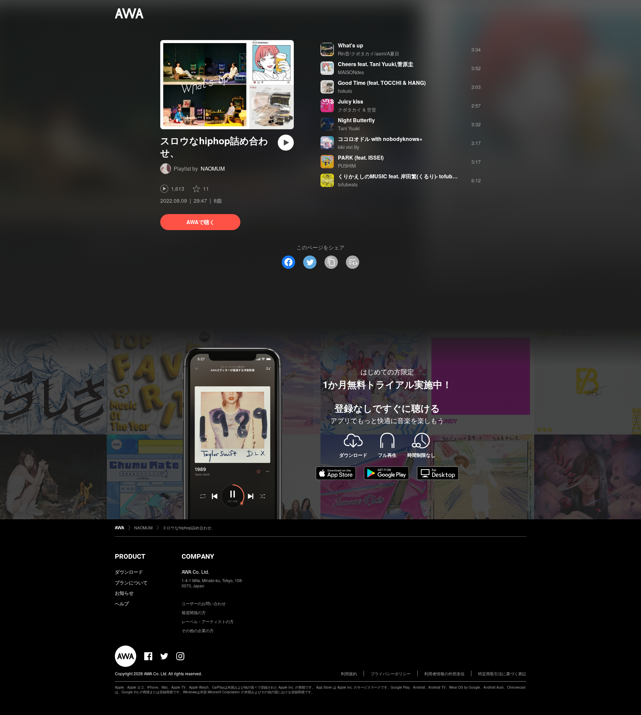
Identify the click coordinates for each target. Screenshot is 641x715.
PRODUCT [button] (130, 556)
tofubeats (348, 184)
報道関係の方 (194, 612)
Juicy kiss (350, 101)
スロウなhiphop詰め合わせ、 (189, 527)
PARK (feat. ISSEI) (361, 157)
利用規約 (349, 673)
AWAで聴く (200, 222)
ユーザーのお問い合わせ (204, 603)
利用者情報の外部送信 (444, 673)
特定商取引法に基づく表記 (502, 673)
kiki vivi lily (348, 147)
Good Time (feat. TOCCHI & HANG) (382, 82)
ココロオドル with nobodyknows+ (380, 139)
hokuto (345, 90)
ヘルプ (122, 603)
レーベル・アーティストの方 (208, 621)
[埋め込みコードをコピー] (352, 262)
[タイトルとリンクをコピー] (331, 262)
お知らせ (124, 592)
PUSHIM (347, 165)
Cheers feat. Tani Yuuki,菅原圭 (375, 64)
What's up (350, 45)
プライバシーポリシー (391, 673)
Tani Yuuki (349, 128)
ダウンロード (129, 571)
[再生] (286, 143)
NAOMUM (213, 168)
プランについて (131, 582)
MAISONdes (351, 72)
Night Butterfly (356, 120)
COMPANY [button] (198, 556)
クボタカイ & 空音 (357, 109)
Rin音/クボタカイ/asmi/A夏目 (368, 53)
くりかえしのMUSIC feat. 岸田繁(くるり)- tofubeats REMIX (409, 176)
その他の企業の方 (198, 630)
